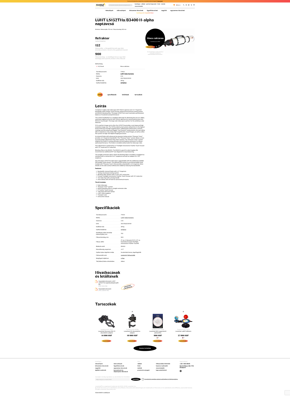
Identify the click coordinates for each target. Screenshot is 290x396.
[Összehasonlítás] (189, 5)
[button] (184, 5)
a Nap (122, 258)
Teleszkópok (111, 17)
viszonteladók (139, 6)
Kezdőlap (97, 17)
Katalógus (103, 17)
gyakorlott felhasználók (128, 255)
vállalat (143, 4)
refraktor (124, 83)
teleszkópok (109, 10)
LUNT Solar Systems (127, 74)
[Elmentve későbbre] (186, 5)
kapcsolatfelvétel (161, 370)
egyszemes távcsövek (177, 10)
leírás (100, 95)
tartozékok (138, 95)
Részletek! (160, 1)
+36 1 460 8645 (185, 364)
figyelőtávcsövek (152, 10)
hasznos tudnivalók (162, 366)
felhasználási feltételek (163, 363)
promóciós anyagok (143, 370)
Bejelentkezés (150, 47)
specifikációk (111, 95)
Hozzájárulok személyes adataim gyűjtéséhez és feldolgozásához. (161, 379)
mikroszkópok (121, 10)
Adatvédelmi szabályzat (102, 392)
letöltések (125, 95)
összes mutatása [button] (145, 348)
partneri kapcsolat (151, 4)
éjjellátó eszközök (100, 370)
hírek (158, 4)
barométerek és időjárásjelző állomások (121, 370)
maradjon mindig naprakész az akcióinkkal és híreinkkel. (112, 377)
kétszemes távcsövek (136, 10)
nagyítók (164, 10)
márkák (163, 4)
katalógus (137, 4)
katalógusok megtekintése (145, 13)
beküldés (136, 379)
